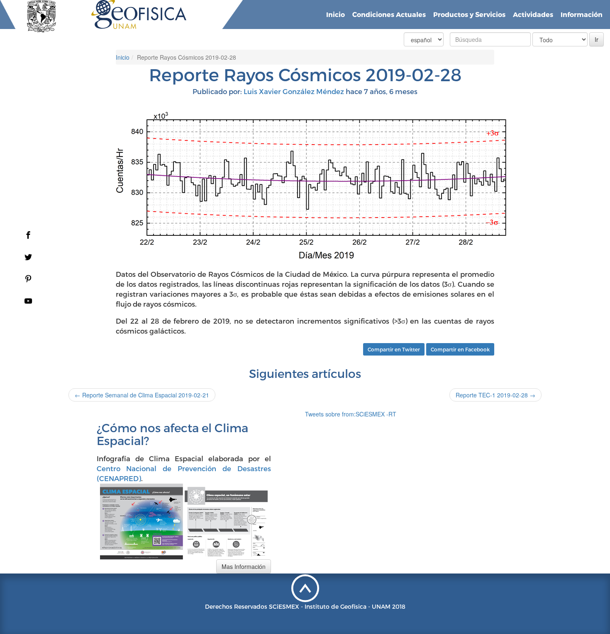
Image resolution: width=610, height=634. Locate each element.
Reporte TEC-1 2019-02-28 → (495, 395)
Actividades (533, 14)
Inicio (335, 14)
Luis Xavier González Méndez (294, 91)
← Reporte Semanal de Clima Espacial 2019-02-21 (142, 395)
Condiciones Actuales (389, 14)
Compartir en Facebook (460, 349)
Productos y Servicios (469, 14)
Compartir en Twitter (394, 349)
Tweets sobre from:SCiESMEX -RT (350, 414)
